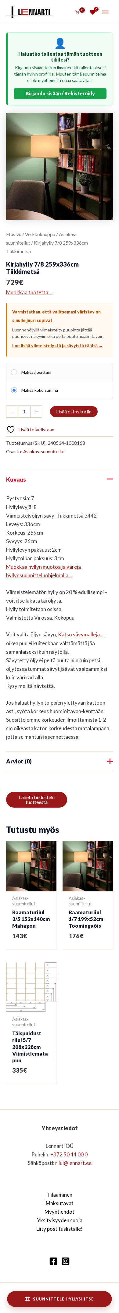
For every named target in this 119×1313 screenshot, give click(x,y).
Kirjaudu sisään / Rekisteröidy (60, 93)
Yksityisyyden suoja (59, 1220)
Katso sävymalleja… (80, 634)
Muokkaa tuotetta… (29, 292)
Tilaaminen (59, 1194)
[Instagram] (65, 1261)
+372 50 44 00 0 (69, 1154)
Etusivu (13, 234)
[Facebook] (53, 1261)
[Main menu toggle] (105, 12)
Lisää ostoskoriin (74, 411)
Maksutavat (60, 1203)
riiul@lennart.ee (73, 1163)
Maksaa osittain (36, 372)
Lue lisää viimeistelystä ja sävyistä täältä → (57, 345)
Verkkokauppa (40, 234)
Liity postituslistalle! (59, 1229)
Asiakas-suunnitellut (44, 451)
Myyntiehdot (59, 1212)
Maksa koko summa (39, 390)
